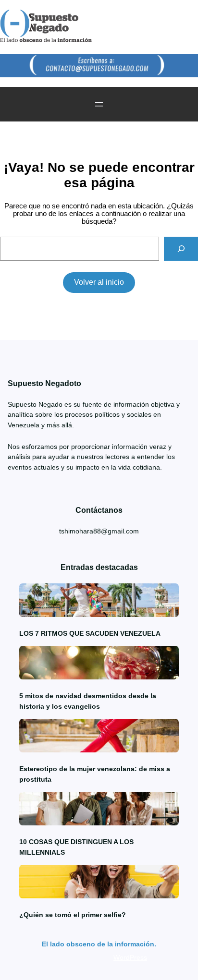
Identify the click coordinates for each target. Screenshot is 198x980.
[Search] (181, 248)
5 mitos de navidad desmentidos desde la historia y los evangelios (87, 701)
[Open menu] (99, 104)
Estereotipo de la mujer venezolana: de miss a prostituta (94, 774)
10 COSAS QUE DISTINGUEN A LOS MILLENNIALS (76, 847)
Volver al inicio (99, 282)
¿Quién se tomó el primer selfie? (72, 915)
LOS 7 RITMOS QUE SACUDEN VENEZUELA (90, 633)
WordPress (130, 957)
